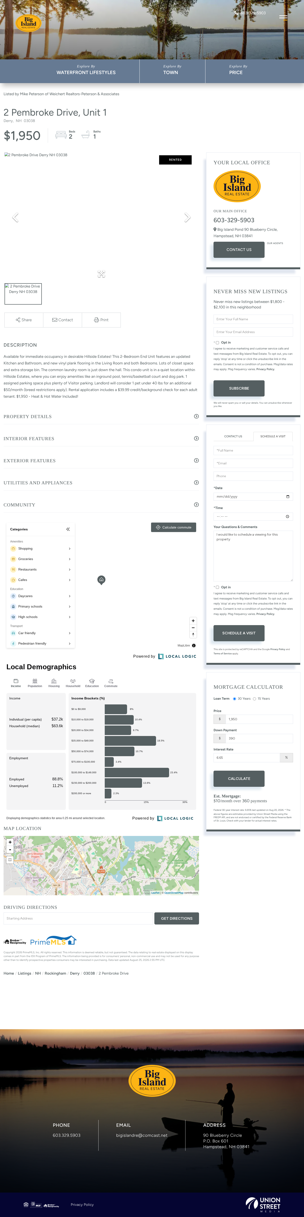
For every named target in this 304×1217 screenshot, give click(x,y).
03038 (89, 973)
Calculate (239, 778)
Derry (75, 973)
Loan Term (221, 699)
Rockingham (55, 973)
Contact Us (239, 249)
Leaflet (155, 892)
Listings (24, 973)
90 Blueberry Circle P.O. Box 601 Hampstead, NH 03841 (226, 1141)
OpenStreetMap (174, 892)
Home (9, 973)
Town (170, 72)
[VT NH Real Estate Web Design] (263, 1204)
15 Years (264, 699)
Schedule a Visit (273, 436)
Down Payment (225, 730)
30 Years (244, 699)
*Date (218, 488)
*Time (218, 508)
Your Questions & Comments (235, 527)
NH (38, 973)
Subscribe (239, 388)
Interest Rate (223, 749)
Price (236, 72)
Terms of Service (223, 653)
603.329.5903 (67, 1135)
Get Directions (177, 918)
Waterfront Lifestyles (86, 72)
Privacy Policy (265, 369)
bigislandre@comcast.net (142, 1135)
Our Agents (275, 243)
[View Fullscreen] (10, 859)
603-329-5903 (253, 13)
